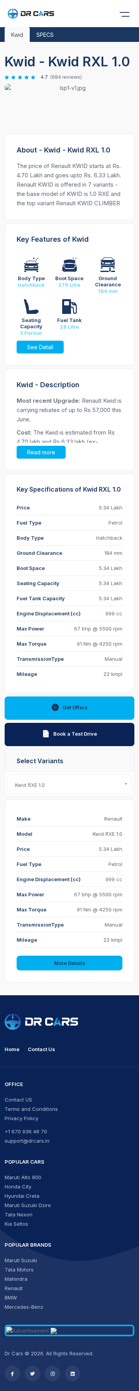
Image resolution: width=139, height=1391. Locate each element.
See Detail (40, 347)
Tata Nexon (18, 1214)
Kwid (17, 34)
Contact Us (41, 1049)
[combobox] (69, 784)
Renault (14, 1288)
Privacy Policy (21, 1118)
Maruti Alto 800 (23, 1177)
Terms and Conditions (31, 1109)
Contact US (18, 1100)
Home (12, 1049)
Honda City (18, 1186)
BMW (11, 1297)
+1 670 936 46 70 (26, 1131)
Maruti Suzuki (21, 1260)
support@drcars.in (27, 1141)
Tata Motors (19, 1269)
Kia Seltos (16, 1224)
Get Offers (75, 707)
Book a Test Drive (75, 734)
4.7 (44, 77)
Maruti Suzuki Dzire (28, 1205)
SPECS (45, 34)
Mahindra (16, 1279)
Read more (41, 452)
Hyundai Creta (22, 1196)
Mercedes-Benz (24, 1307)
